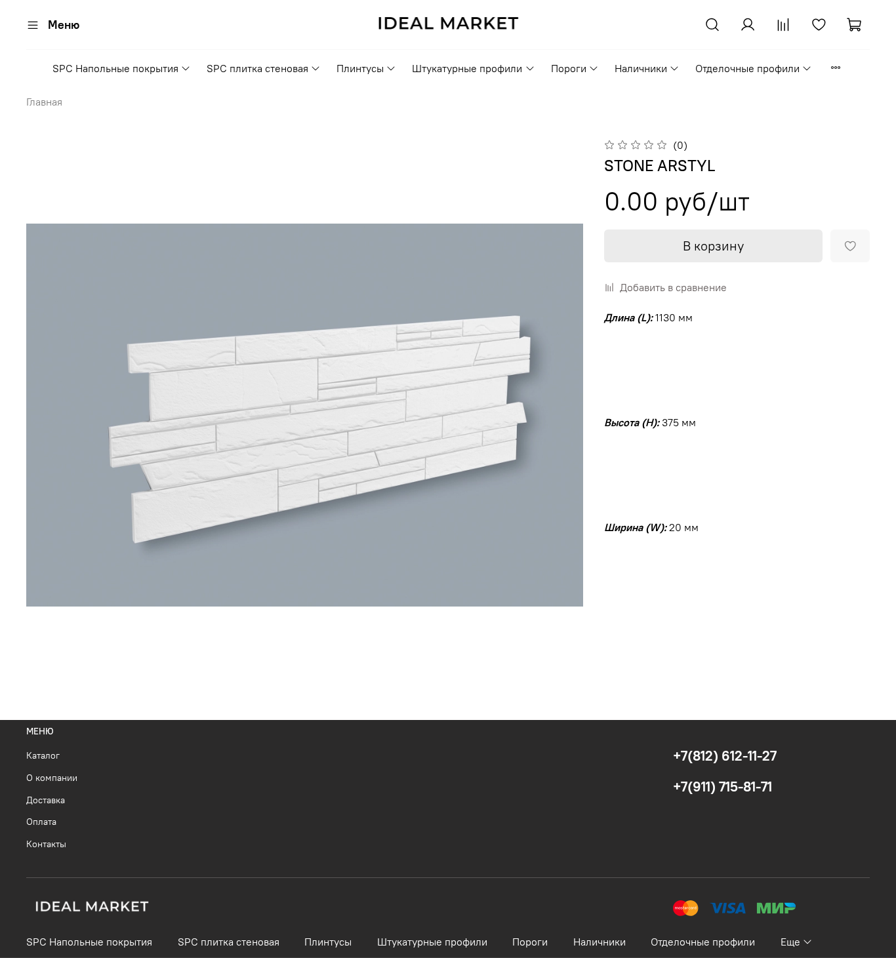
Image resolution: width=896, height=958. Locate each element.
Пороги (568, 68)
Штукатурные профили (467, 68)
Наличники (641, 68)
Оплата (41, 822)
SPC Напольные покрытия (115, 68)
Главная (44, 101)
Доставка (45, 800)
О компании (51, 778)
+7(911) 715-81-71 (722, 786)
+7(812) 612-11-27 (725, 756)
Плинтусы (360, 68)
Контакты (46, 844)
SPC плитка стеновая (257, 68)
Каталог (43, 755)
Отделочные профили (747, 68)
